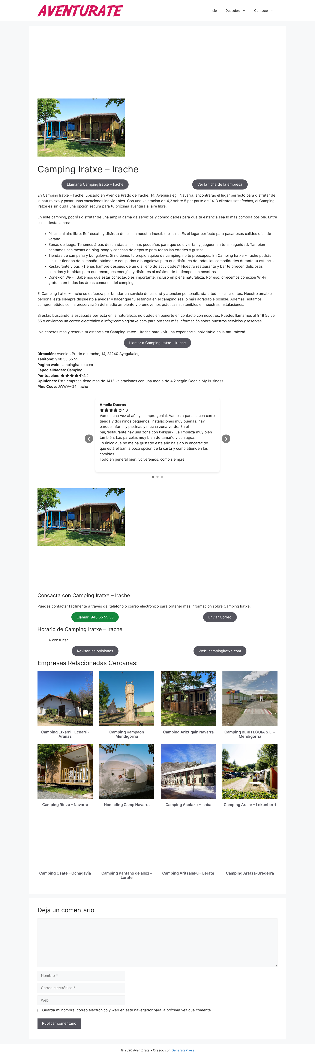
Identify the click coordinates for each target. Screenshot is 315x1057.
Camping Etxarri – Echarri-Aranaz (65, 734)
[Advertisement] (158, 66)
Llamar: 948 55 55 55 (95, 617)
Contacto (261, 11)
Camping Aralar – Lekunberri (250, 804)
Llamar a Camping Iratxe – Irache (95, 184)
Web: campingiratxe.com (220, 651)
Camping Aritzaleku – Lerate (188, 873)
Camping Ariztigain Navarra (188, 732)
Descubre (232, 11)
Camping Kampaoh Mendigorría (126, 734)
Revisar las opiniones (95, 651)
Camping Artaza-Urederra (250, 873)
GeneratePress (182, 1050)
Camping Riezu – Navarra (65, 804)
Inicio (213, 11)
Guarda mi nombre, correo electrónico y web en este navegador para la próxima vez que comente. (127, 1010)
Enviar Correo (219, 617)
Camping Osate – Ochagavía (65, 873)
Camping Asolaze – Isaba (188, 804)
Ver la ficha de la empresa (219, 184)
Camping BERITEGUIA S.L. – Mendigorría (249, 734)
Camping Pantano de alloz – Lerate (126, 875)
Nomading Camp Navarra (127, 804)
